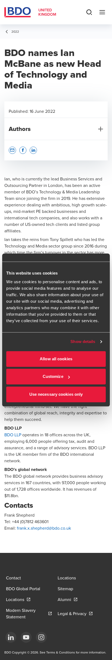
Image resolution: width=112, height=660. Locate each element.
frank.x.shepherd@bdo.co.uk (44, 528)
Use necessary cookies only (56, 394)
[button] (12, 150)
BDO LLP (12, 435)
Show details (82, 341)
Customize (53, 376)
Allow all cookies (56, 359)
